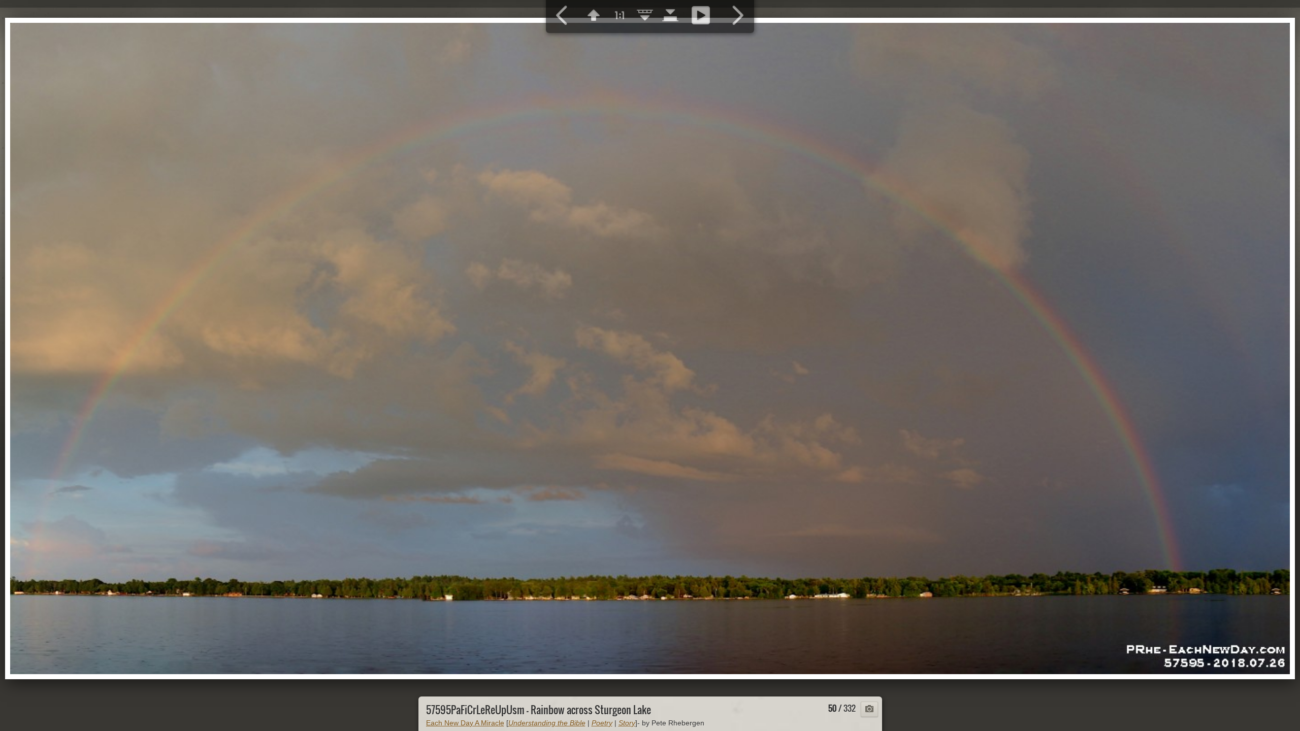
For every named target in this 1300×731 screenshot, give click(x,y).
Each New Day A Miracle (465, 723)
